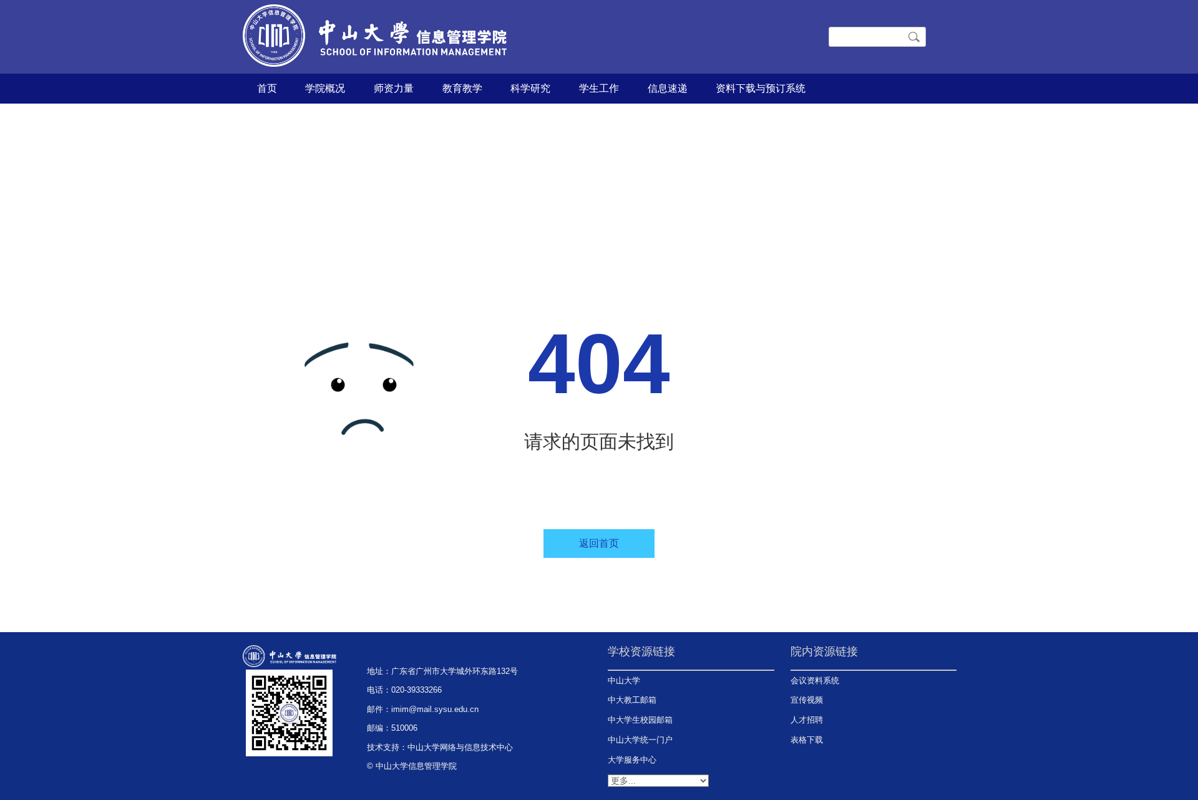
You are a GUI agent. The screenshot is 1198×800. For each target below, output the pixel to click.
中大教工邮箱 (632, 700)
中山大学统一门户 (640, 739)
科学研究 (530, 88)
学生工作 (599, 88)
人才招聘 (807, 719)
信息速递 (668, 88)
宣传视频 (807, 700)
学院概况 (325, 88)
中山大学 (624, 680)
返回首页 (599, 543)
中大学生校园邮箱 (640, 719)
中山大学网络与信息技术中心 (460, 747)
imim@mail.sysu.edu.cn (435, 709)
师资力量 (394, 88)
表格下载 (807, 739)
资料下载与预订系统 (761, 88)
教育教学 (462, 88)
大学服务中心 (632, 759)
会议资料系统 (815, 680)
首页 (267, 88)
